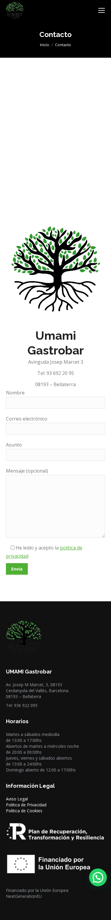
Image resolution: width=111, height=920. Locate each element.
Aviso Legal (17, 799)
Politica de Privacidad (26, 805)
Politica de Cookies (24, 810)
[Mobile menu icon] (101, 10)
